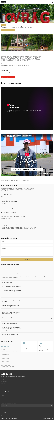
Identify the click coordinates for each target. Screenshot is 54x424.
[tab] (27, 274)
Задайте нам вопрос (5, 397)
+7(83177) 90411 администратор (9, 201)
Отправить (27, 259)
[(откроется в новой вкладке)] (27, 412)
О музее (2, 385)
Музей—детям (4, 389)
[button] (51, 405)
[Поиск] (49, 2)
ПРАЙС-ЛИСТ (4, 68)
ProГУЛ (2, 395)
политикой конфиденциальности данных (24, 408)
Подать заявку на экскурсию (8, 77)
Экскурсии (3, 393)
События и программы (6, 387)
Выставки (3, 383)
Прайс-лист (3, 399)
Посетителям (4, 381)
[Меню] (52, 2)
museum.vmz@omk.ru (6, 204)
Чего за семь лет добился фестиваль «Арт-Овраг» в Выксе (15, 180)
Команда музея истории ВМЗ (7, 208)
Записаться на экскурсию (8, 29)
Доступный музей (5, 391)
